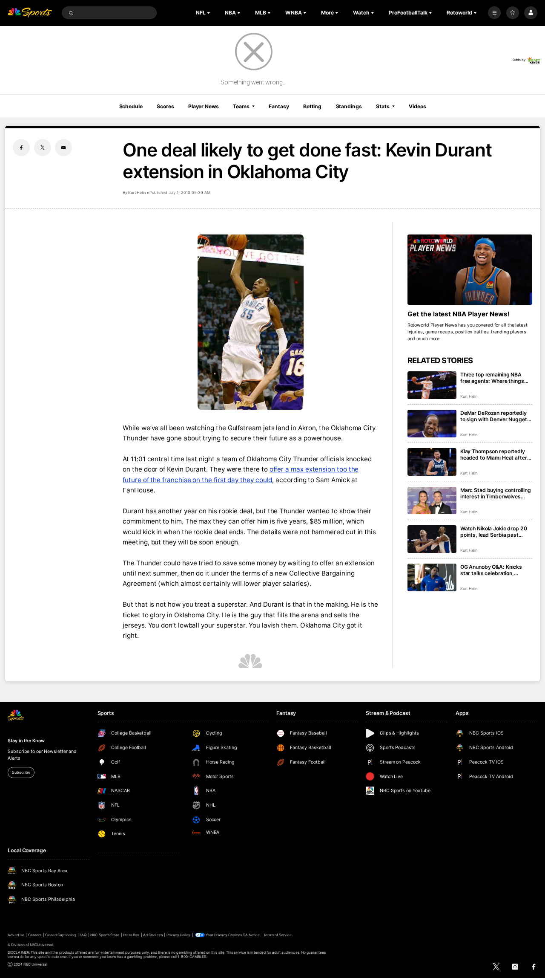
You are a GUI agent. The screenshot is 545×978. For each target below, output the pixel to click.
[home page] (30, 13)
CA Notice (251, 935)
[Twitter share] (42, 147)
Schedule (131, 106)
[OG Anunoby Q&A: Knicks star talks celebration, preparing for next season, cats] (431, 577)
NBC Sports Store (104, 935)
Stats (382, 106)
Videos (417, 106)
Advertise (16, 935)
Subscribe (21, 772)
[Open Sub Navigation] (209, 12)
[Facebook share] (21, 147)
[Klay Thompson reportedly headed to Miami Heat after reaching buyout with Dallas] (431, 462)
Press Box (131, 935)
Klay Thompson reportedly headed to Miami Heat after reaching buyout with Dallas (494, 454)
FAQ (83, 935)
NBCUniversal (41, 945)
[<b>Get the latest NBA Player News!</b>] (469, 269)
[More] (494, 12)
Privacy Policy (178, 935)
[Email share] (63, 147)
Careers (34, 935)
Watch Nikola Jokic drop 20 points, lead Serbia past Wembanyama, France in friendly (493, 531)
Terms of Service (278, 935)
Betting (312, 106)
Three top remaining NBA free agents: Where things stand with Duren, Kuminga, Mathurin (494, 377)
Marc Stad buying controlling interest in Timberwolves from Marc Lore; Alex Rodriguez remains (495, 493)
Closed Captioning (60, 935)
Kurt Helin (137, 192)
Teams (241, 106)
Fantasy (279, 106)
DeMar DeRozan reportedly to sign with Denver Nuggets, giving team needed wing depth (496, 416)
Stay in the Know (26, 741)
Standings (349, 106)
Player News (203, 106)
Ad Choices (152, 935)
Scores (165, 106)
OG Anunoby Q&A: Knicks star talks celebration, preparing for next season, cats (492, 570)
